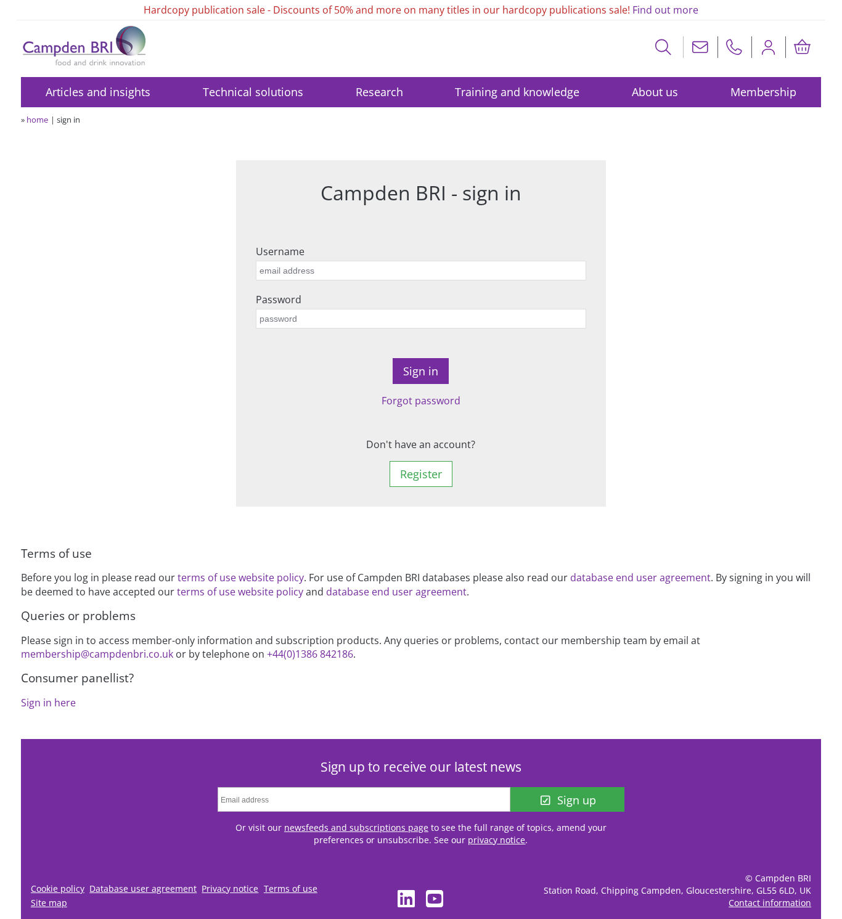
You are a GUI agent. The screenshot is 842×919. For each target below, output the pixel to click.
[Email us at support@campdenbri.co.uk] (700, 47)
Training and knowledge (517, 91)
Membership (763, 91)
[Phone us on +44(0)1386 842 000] (734, 47)
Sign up (576, 800)
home (37, 119)
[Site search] (664, 47)
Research (379, 91)
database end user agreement (640, 577)
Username (280, 251)
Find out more (665, 10)
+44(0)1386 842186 (310, 654)
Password (278, 299)
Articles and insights (98, 91)
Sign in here (48, 702)
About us (655, 91)
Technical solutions (253, 91)
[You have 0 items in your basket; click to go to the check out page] (802, 47)
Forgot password (421, 400)
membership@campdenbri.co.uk (97, 654)
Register (421, 474)
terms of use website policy (241, 577)
